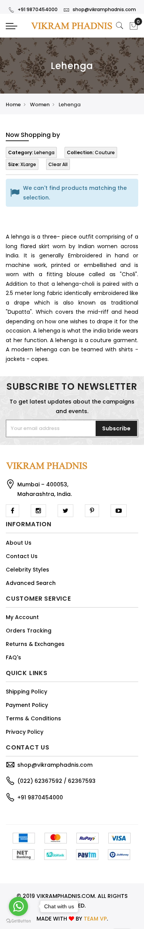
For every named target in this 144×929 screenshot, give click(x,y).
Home (13, 104)
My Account (22, 617)
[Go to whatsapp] (18, 906)
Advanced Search (31, 583)
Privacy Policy (24, 732)
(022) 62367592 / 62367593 (56, 781)
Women (40, 104)
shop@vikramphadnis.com (104, 9)
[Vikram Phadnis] (72, 25)
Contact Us (22, 556)
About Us (18, 543)
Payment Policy (27, 705)
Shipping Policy (26, 691)
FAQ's (13, 657)
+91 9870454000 (38, 9)
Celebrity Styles (27, 569)
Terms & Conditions (33, 718)
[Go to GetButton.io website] (18, 921)
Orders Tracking (28, 630)
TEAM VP (95, 918)
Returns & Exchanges (35, 644)
